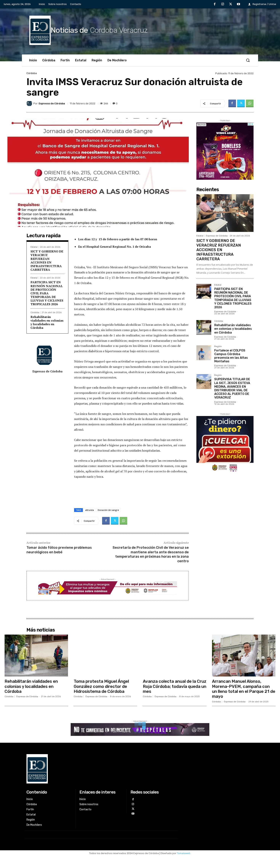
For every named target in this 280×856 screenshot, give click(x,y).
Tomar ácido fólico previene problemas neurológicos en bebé (59, 549)
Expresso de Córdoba (52, 103)
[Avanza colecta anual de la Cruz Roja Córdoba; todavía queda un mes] (174, 655)
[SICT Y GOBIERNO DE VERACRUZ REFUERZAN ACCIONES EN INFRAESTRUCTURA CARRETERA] (225, 213)
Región (218, 346)
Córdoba (31, 73)
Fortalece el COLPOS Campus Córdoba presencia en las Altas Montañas (231, 356)
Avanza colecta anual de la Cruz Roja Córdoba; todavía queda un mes (174, 686)
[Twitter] (231, 4)
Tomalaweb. (184, 853)
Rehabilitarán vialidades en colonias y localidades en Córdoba (46, 322)
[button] (248, 60)
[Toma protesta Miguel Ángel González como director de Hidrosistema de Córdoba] (105, 655)
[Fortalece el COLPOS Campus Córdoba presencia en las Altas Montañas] (203, 352)
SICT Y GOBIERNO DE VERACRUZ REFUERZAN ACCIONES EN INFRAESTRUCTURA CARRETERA (46, 260)
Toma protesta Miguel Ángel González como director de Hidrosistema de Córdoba (101, 686)
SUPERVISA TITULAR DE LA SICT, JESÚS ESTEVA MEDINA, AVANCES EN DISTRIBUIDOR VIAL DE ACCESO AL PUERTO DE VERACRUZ (232, 388)
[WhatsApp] (250, 103)
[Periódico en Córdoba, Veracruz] (101, 768)
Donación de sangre (108, 510)
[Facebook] (215, 4)
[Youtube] (238, 4)
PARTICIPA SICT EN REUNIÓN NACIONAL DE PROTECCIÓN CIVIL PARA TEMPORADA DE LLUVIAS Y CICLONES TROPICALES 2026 (46, 293)
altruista (89, 510)
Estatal (34, 247)
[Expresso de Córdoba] (29, 103)
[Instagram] (223, 4)
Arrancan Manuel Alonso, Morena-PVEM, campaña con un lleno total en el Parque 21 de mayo (243, 689)
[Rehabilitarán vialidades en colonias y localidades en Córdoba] (203, 327)
